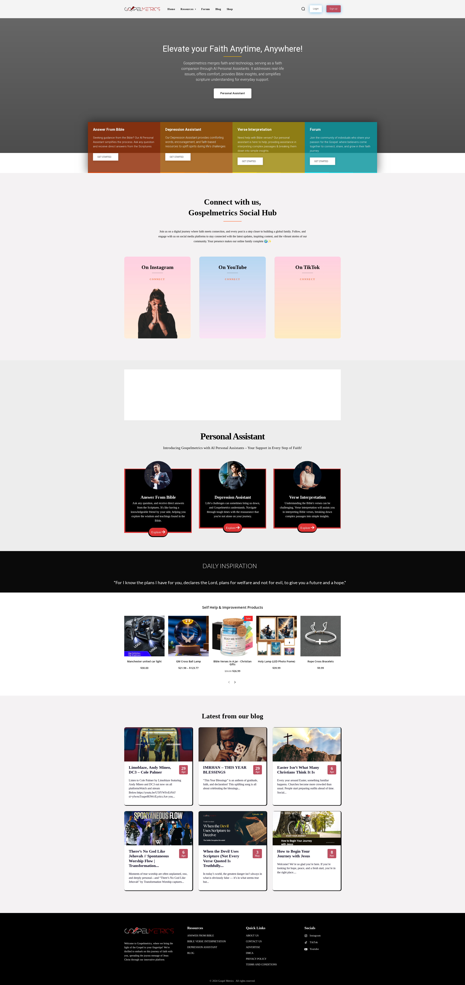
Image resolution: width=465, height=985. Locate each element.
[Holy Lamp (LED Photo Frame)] (276, 636)
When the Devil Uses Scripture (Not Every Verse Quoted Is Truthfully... (221, 858)
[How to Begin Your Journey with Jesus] (307, 828)
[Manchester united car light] (144, 636)
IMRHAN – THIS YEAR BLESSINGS (224, 769)
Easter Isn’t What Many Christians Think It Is (298, 769)
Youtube (314, 949)
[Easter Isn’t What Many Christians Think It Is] (307, 744)
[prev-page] (229, 682)
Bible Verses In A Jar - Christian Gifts (232, 663)
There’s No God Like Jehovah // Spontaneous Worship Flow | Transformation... (149, 858)
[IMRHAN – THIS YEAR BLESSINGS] (233, 744)
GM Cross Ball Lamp (188, 661)
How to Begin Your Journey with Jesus (293, 853)
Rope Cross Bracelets (321, 661)
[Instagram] (306, 936)
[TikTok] (306, 943)
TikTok (314, 942)
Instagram (315, 935)
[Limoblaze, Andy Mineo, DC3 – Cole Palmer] (158, 744)
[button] (303, 9)
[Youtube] (306, 949)
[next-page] (234, 682)
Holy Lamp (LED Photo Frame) (276, 661)
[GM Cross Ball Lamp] (188, 636)
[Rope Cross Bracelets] (320, 636)
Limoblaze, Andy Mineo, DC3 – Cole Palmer (150, 769)
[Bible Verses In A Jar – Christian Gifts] (232, 636)
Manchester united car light (144, 661)
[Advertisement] (232, 394)
